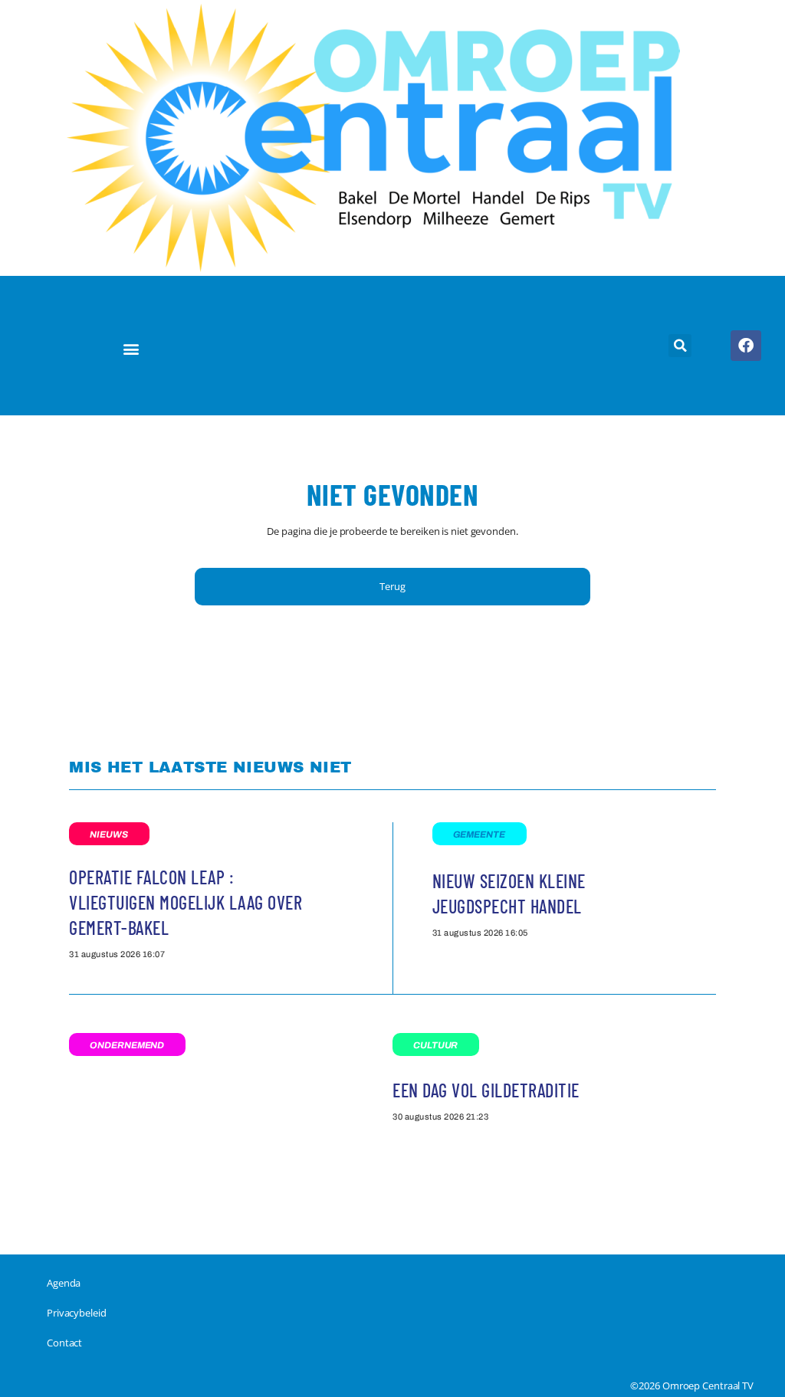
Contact (64, 1342)
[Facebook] (746, 345)
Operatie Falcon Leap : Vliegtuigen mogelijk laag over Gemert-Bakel (185, 902)
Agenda (63, 1283)
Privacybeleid (77, 1313)
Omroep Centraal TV (708, 1385)
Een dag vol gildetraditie (486, 1090)
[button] (131, 348)
